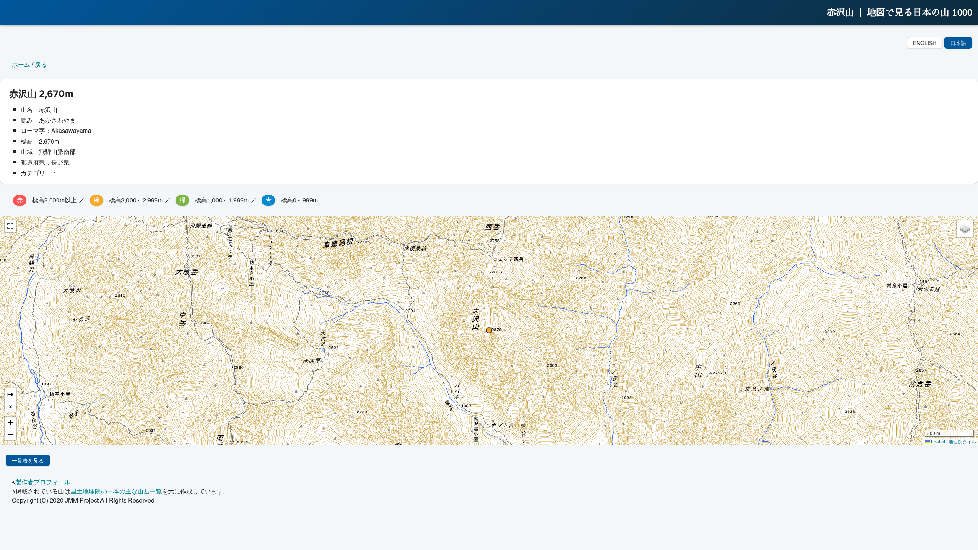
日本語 (958, 43)
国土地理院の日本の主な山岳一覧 (116, 491)
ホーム (21, 64)
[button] (489, 330)
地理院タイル (962, 441)
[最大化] (10, 226)
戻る (41, 64)
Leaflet (937, 441)
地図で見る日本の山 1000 (919, 12)
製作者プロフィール (42, 481)
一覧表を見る (28, 460)
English (924, 43)
